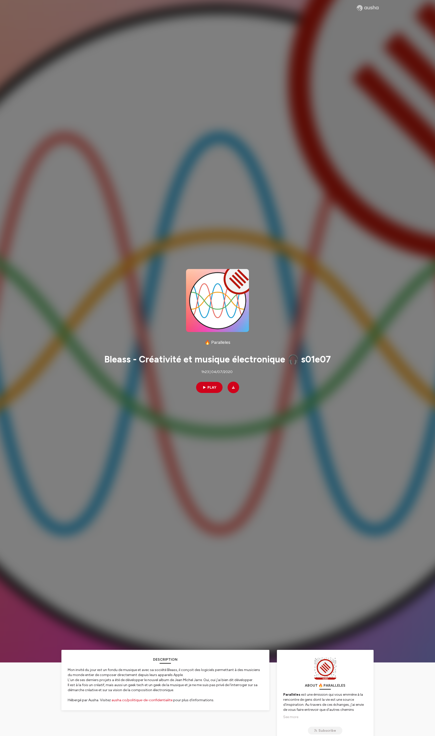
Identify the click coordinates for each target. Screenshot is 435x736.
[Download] (233, 387)
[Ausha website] (368, 8)
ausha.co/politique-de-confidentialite (142, 700)
